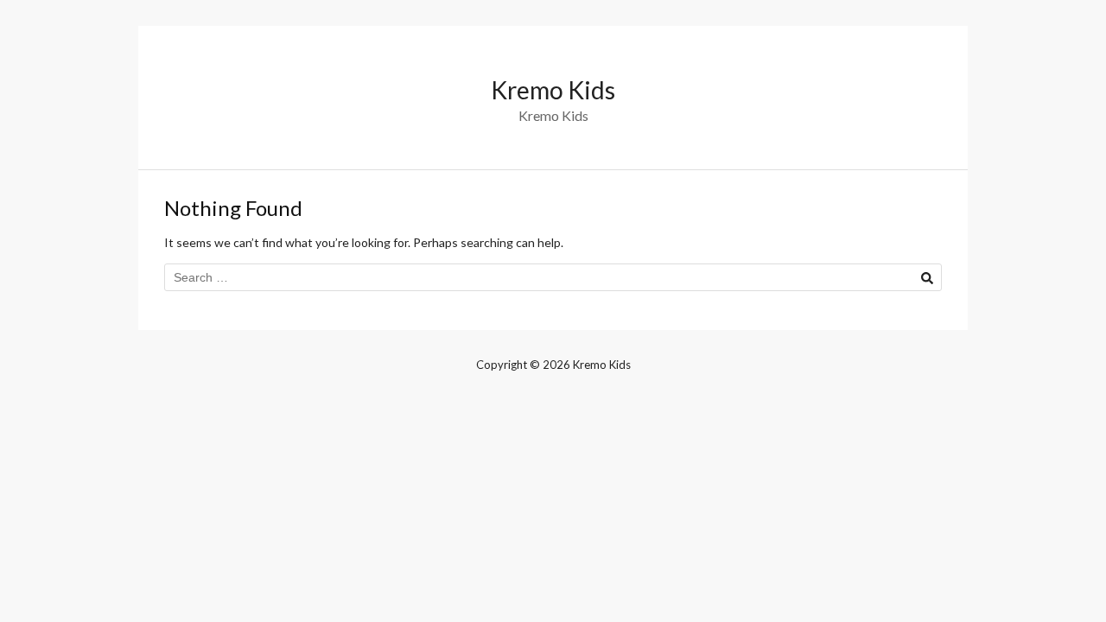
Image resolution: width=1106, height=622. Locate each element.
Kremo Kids (553, 90)
